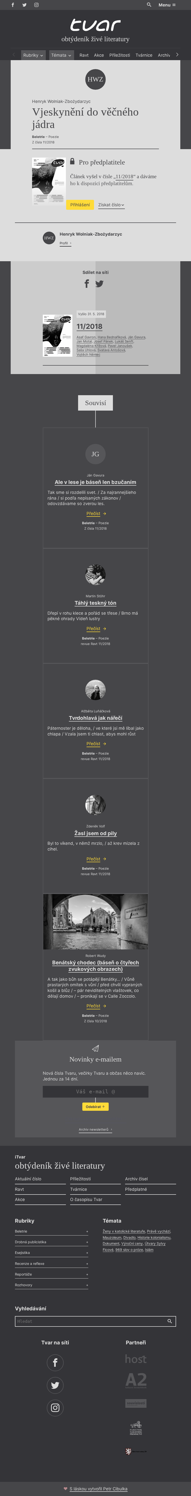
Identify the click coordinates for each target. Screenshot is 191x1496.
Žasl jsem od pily (95, 833)
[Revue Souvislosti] (135, 1404)
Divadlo (129, 1237)
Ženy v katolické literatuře (124, 1231)
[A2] (135, 1382)
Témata (59, 55)
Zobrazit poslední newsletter (94, 1118)
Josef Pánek (103, 341)
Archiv (164, 55)
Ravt (84, 55)
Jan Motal (84, 341)
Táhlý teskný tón (95, 603)
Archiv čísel (136, 1178)
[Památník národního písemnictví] (135, 1429)
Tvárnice (144, 55)
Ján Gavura (136, 337)
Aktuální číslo (28, 1178)
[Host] (135, 1359)
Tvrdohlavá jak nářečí (95, 718)
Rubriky (31, 55)
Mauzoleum (112, 1237)
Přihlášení (80, 204)
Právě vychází (158, 1231)
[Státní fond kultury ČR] (135, 1451)
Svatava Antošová (111, 350)
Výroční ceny (132, 1243)
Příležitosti (119, 55)
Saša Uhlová (86, 350)
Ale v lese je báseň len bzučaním (95, 482)
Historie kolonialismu (154, 1237)
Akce (99, 55)
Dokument (111, 1243)
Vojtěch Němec (88, 354)
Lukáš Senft (124, 341)
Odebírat (93, 1107)
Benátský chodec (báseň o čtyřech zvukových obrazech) (95, 965)
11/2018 (124, 176)
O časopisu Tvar (86, 1199)
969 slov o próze (129, 1249)
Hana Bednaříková (112, 337)
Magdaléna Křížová (91, 346)
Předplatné (136, 1189)
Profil (64, 243)
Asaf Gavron (86, 337)
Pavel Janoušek (120, 346)
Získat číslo (109, 204)
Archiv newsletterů (94, 1129)
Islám (149, 1249)
